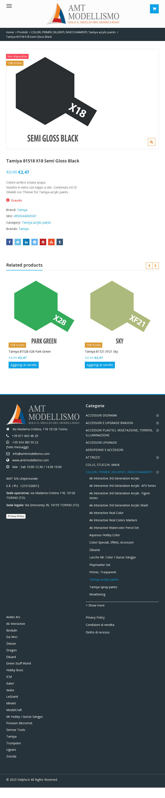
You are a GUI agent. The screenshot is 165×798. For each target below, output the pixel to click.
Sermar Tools (15, 730)
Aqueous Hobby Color (104, 535)
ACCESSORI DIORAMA (101, 415)
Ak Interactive (15, 624)
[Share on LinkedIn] (26, 242)
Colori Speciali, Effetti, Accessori (111, 542)
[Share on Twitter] (18, 242)
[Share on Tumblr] (60, 242)
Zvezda (11, 756)
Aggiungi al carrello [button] (24, 365)
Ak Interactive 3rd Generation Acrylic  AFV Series (122, 486)
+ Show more (95, 605)
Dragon (11, 650)
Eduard (11, 657)
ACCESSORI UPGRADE (101, 442)
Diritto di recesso (98, 632)
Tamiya (22, 210)
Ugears (11, 750)
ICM (9, 677)
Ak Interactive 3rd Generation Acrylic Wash (118, 505)
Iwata (10, 690)
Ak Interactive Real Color (106, 513)
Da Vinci (11, 637)
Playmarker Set (99, 565)
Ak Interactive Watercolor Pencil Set (114, 528)
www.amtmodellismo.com (30, 460)
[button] (155, 145)
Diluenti (94, 550)
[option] (82, 99)
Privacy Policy (16, 516)
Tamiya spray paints (103, 587)
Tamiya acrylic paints (36, 222)
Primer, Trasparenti (102, 572)
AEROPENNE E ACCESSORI (104, 450)
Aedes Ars (13, 617)
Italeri (10, 683)
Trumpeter (13, 743)
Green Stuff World (18, 663)
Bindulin (11, 630)
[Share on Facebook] (9, 242)
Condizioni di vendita (100, 625)
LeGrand (12, 696)
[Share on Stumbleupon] (51, 242)
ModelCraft (14, 710)
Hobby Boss (14, 670)
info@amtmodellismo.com (31, 454)
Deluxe (11, 643)
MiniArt (11, 703)
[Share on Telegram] (34, 242)
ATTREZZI (93, 457)
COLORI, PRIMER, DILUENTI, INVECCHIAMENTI (119, 472)
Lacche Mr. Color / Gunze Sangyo (112, 557)
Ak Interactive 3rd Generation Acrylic (114, 478)
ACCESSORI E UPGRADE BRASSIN (109, 423)
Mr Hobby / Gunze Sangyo (24, 717)
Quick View (46, 351)
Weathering (97, 594)
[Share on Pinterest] (43, 242)
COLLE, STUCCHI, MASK (103, 465)
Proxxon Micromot (19, 723)
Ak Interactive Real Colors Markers (113, 520)
